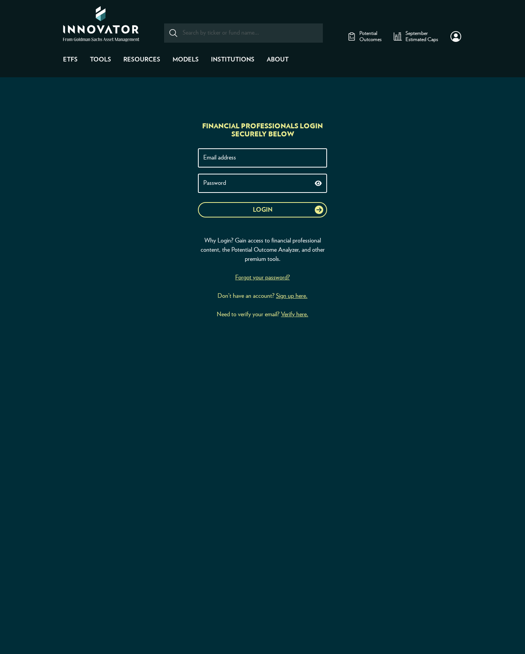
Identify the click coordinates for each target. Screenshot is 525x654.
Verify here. (294, 314)
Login (262, 210)
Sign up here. (291, 296)
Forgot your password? (262, 277)
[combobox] (243, 33)
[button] (456, 36)
